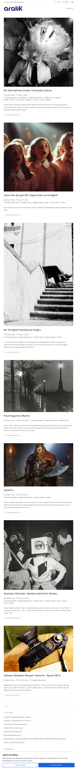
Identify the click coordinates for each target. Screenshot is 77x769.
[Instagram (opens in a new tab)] (61, 2)
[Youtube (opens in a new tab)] (66, 2)
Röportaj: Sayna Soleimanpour (13, 731)
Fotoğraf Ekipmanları (36, 98)
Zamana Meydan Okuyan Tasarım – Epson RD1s (32, 675)
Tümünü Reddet (20, 765)
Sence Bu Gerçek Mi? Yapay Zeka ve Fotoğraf (31, 195)
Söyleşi (48, 100)
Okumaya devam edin (14, 114)
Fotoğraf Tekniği (38, 202)
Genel (12, 100)
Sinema (42, 100)
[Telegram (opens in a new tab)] (72, 2)
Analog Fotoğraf (11, 98)
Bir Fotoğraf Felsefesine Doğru (22, 329)
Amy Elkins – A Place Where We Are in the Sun (17, 721)
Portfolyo (28, 100)
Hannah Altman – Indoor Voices (13, 728)
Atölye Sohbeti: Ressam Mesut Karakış (15, 724)
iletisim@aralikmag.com (17, 2)
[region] (38, 760)
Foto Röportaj (22, 98)
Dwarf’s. (9, 490)
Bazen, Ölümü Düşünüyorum (12, 735)
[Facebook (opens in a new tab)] (58, 2)
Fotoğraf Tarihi (49, 98)
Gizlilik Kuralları (27, 761)
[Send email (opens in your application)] (69, 2)
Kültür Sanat (20, 100)
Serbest (35, 100)
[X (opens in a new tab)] (55, 2)
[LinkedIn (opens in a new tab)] (63, 2)
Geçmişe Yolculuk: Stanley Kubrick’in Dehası (30, 593)
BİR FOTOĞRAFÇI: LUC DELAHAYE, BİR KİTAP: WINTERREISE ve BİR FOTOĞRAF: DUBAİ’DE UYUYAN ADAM (34, 739)
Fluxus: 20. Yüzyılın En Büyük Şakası (14, 742)
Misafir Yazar (10, 95)
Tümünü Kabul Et (56, 765)
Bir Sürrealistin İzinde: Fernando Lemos (28, 90)
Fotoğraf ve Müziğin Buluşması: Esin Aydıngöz (17, 717)
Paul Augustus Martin (17, 415)
